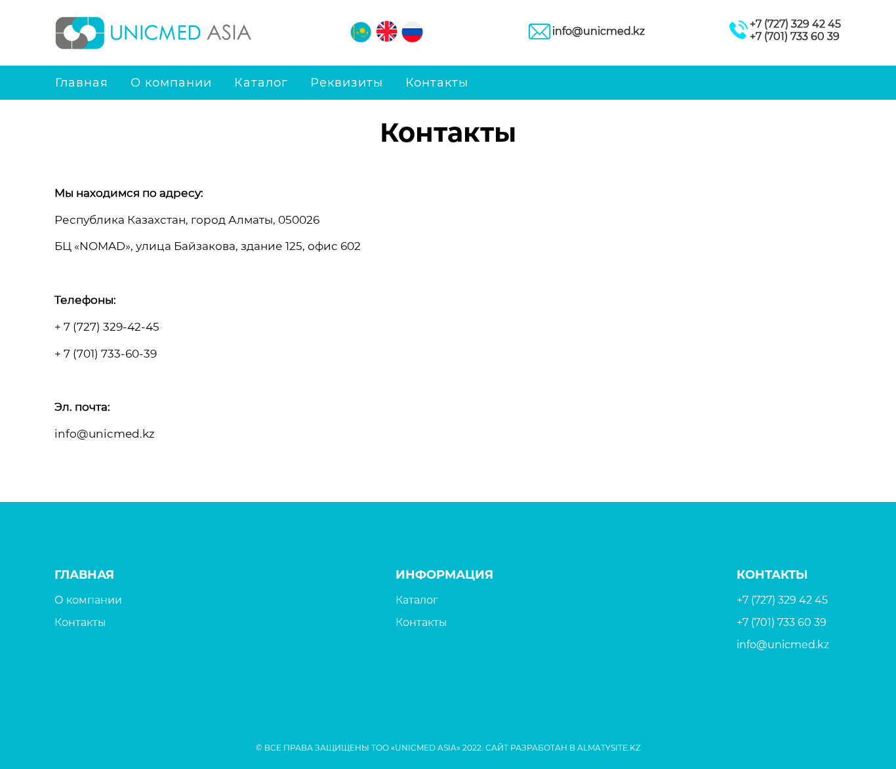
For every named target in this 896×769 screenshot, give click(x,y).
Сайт (496, 748)
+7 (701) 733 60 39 (795, 36)
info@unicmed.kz (598, 31)
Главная (81, 82)
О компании (171, 82)
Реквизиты (346, 82)
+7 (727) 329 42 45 (795, 24)
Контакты (436, 82)
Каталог (261, 82)
